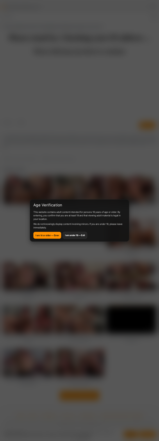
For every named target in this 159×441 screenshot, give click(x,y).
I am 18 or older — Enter (47, 235)
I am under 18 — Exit (75, 235)
